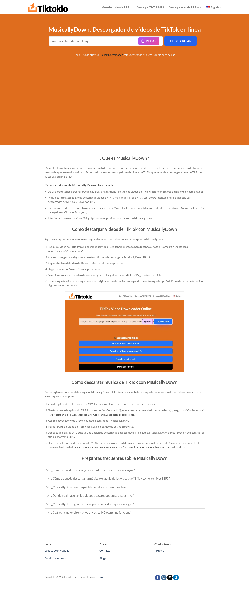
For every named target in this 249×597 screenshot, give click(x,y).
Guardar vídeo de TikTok (117, 7)
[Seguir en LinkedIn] (176, 578)
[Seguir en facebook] (157, 578)
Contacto (104, 550)
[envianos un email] (170, 578)
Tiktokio (159, 550)
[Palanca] (48, 470)
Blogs (102, 558)
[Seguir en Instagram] (164, 578)
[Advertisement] (125, 93)
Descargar (181, 41)
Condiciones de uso (164, 54)
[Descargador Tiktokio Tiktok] (48, 7)
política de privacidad (57, 550)
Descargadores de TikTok (183, 7)
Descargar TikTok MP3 (150, 7)
